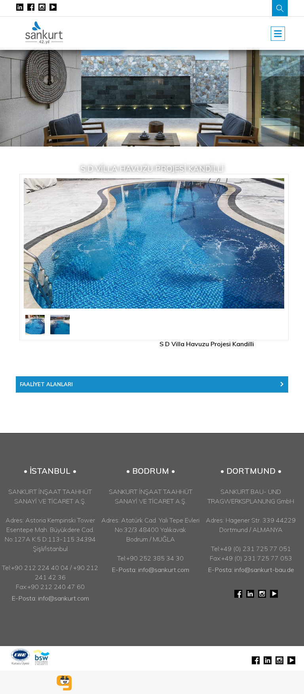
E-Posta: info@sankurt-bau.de (251, 570)
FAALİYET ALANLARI (46, 384)
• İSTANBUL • (50, 471)
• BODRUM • (150, 471)
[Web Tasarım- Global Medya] (64, 683)
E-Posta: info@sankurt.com (50, 598)
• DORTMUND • (251, 471)
